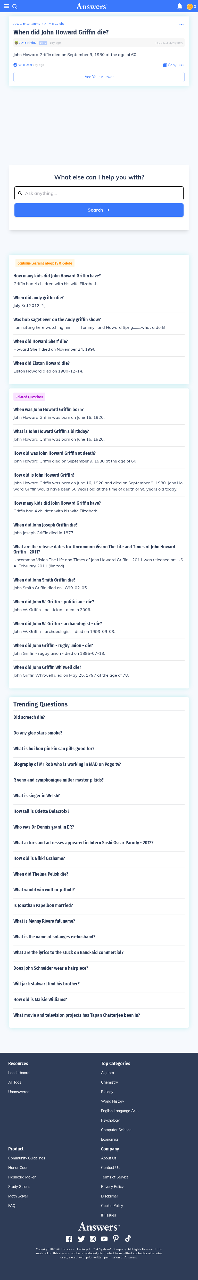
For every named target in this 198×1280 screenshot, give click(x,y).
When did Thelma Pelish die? (40, 874)
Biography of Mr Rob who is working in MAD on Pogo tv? (67, 764)
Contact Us (110, 1167)
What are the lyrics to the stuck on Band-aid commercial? (68, 952)
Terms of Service (115, 1177)
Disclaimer (109, 1196)
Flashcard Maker (22, 1177)
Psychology (110, 1120)
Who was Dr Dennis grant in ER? (43, 827)
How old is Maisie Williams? (40, 999)
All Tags (14, 1082)
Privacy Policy (112, 1186)
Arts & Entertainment (28, 23)
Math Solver (18, 1196)
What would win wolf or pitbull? (44, 890)
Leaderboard (18, 1072)
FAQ (11, 1205)
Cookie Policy (112, 1205)
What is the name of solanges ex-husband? (54, 937)
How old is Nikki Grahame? (39, 858)
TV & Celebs (55, 23)
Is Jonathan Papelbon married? (43, 905)
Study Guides (19, 1186)
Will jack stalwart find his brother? (46, 984)
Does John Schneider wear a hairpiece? (50, 968)
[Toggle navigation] (6, 6)
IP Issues (108, 1215)
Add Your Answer (99, 77)
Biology (107, 1092)
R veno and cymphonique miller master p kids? (58, 780)
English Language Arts (119, 1111)
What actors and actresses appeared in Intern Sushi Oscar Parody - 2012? (83, 843)
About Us (109, 1158)
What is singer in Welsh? (36, 795)
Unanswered (18, 1092)
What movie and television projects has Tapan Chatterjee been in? (76, 1015)
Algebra (107, 1072)
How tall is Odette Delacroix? (41, 811)
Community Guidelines (26, 1158)
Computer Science (116, 1130)
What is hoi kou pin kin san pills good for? (53, 748)
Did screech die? (29, 717)
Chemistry (109, 1082)
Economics (110, 1139)
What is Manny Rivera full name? (44, 921)
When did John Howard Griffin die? (61, 32)
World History (112, 1101)
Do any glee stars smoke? (37, 733)
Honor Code (18, 1167)
